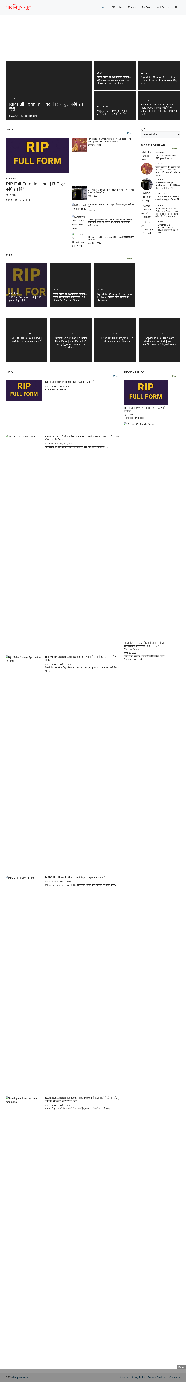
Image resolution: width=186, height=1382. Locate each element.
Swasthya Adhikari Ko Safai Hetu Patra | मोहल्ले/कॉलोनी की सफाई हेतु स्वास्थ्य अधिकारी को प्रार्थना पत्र (159, 109)
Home (103, 7)
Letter (145, 73)
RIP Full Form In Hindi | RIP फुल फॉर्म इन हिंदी (166, 156)
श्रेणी (143, 129)
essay (100, 73)
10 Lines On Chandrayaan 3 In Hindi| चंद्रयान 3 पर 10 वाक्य (168, 229)
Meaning (132, 7)
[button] (176, 7)
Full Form (146, 7)
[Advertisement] (93, 40)
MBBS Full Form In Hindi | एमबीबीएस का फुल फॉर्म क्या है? (112, 112)
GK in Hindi (117, 7)
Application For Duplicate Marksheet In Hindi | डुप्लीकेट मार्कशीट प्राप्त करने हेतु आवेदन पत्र (159, 341)
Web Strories (163, 7)
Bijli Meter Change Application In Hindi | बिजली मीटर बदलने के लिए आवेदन (159, 80)
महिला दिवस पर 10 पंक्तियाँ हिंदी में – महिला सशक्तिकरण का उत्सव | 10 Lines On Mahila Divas (114, 80)
